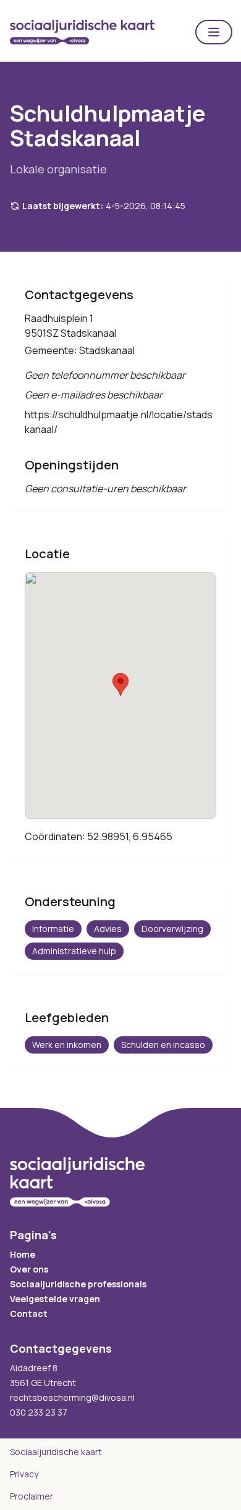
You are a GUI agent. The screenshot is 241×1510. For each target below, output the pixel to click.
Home (22, 1254)
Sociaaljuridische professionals (78, 1284)
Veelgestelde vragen (55, 1299)
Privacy (24, 1474)
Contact (29, 1313)
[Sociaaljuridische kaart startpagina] (82, 32)
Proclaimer (31, 1496)
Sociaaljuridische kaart (56, 1452)
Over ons (29, 1269)
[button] (214, 32)
